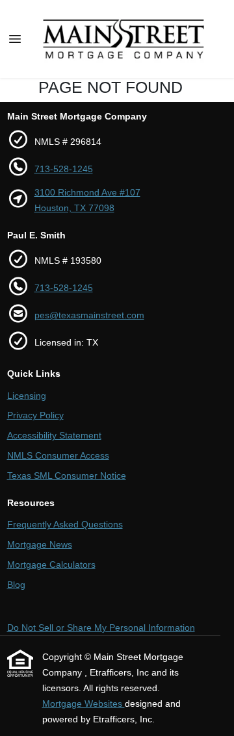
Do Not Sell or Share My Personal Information (101, 627)
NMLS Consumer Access (58, 455)
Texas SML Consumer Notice (66, 475)
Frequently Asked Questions (65, 524)
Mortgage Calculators (51, 564)
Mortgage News (39, 544)
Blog (16, 584)
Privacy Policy (35, 415)
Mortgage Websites (83, 703)
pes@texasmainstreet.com (89, 315)
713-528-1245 (63, 169)
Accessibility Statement (54, 435)
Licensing (26, 395)
